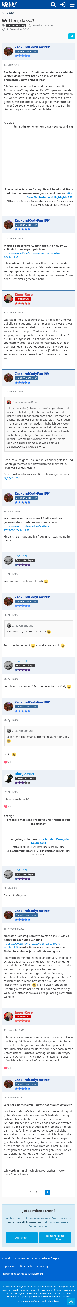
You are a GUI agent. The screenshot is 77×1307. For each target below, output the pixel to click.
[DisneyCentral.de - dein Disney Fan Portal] (9, 4)
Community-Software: (38, 1301)
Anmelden (21, 1237)
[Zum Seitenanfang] (71, 1301)
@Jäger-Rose (12, 478)
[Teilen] (71, 36)
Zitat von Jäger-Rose (24, 402)
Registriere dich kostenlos (24, 1222)
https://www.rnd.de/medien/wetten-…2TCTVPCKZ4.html (27, 528)
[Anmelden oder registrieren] (63, 4)
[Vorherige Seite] (30, 1192)
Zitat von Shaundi (23, 625)
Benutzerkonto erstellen (55, 1237)
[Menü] (72, 4)
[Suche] (53, 4)
